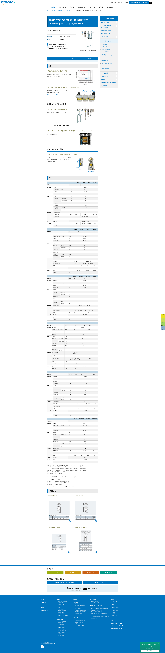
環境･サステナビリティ (119, 2)
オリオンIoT (108, 572)
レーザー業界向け (61, 627)
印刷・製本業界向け (61, 632)
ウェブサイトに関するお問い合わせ (97, 614)
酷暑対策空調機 (61, 612)
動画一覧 (42, 599)
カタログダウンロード (79, 619)
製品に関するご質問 (94, 601)
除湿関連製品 (60, 622)
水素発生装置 (60, 602)
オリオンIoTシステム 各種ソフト (80, 625)
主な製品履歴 (104, 85)
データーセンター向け (62, 630)
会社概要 (113, 602)
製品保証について (78, 603)
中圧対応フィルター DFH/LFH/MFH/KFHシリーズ (107, 69)
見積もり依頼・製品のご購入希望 (97, 607)
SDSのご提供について (79, 614)
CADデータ (72, 572)
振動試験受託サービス (45, 610)
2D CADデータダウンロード (80, 620)
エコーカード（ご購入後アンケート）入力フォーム (100, 616)
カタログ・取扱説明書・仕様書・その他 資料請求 (99, 608)
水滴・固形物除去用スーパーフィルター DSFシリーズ (108, 40)
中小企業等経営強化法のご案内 (80, 610)
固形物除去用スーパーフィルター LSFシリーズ (108, 45)
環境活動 (113, 613)
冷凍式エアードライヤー (106, 22)
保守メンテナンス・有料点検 (80, 607)
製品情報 (58, 599)
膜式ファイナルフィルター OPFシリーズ (107, 64)
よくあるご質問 (93, 599)
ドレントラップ (104, 76)
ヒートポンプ (60, 607)
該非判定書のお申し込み (95, 618)
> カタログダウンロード (52, 94)
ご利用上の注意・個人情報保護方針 (117, 625)
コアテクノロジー (115, 609)
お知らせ (112, 620)
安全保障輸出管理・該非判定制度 (80, 611)
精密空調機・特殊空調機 (62, 601)
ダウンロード (76, 617)
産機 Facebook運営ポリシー (116, 628)
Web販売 (42, 607)
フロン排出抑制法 (78, 608)
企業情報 (111, 2)
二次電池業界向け (61, 624)
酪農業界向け (60, 633)
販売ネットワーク (44, 604)
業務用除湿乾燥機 (61, 613)
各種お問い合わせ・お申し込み (96, 605)
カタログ (54, 572)
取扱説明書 (90, 572)
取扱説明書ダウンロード (79, 623)
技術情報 (75, 599)
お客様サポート (76, 602)
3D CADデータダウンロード (80, 622)
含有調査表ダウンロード (79, 613)
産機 (42, 649)
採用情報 (126, 2)
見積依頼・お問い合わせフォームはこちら (64, 582)
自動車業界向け (61, 629)
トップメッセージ (115, 601)
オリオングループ (44, 602)
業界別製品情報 (60, 619)
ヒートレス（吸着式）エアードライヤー (106, 26)
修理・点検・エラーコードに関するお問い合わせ (99, 613)
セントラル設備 (61, 635)
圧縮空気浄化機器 (61, 609)
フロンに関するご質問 (95, 602)
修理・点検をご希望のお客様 (80, 605)
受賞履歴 (113, 612)
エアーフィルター (105, 36)
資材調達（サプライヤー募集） (117, 623)
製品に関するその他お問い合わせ (97, 611)
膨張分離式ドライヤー (106, 33)
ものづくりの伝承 (115, 610)
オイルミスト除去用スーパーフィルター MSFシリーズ (108, 50)
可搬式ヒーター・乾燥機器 (63, 615)
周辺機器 (103, 79)
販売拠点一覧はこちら (100, 582)
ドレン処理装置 (104, 73)
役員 (113, 604)
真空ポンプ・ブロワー (62, 604)
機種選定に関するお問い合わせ (96, 610)
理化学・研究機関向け (62, 621)
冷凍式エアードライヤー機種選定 (108, 82)
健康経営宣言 (114, 615)
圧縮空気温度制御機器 (62, 610)
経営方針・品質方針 (115, 607)
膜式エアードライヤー (106, 30)
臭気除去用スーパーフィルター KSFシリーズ (108, 55)
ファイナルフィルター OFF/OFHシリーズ (106, 59)
